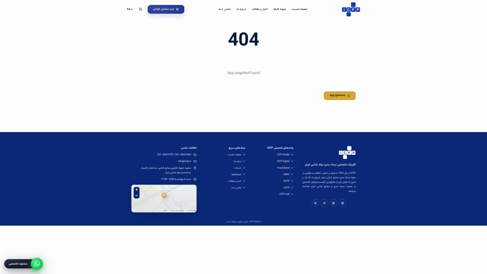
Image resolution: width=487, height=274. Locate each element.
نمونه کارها (279, 9)
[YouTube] (315, 203)
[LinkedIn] (333, 203)
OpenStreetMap (177, 210)
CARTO (190, 210)
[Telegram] (324, 203)
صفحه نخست (299, 9)
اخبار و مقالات (260, 9)
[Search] (141, 9)
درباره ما (241, 9)
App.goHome (337, 95)
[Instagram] (342, 203)
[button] (164, 196)
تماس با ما (225, 9)
